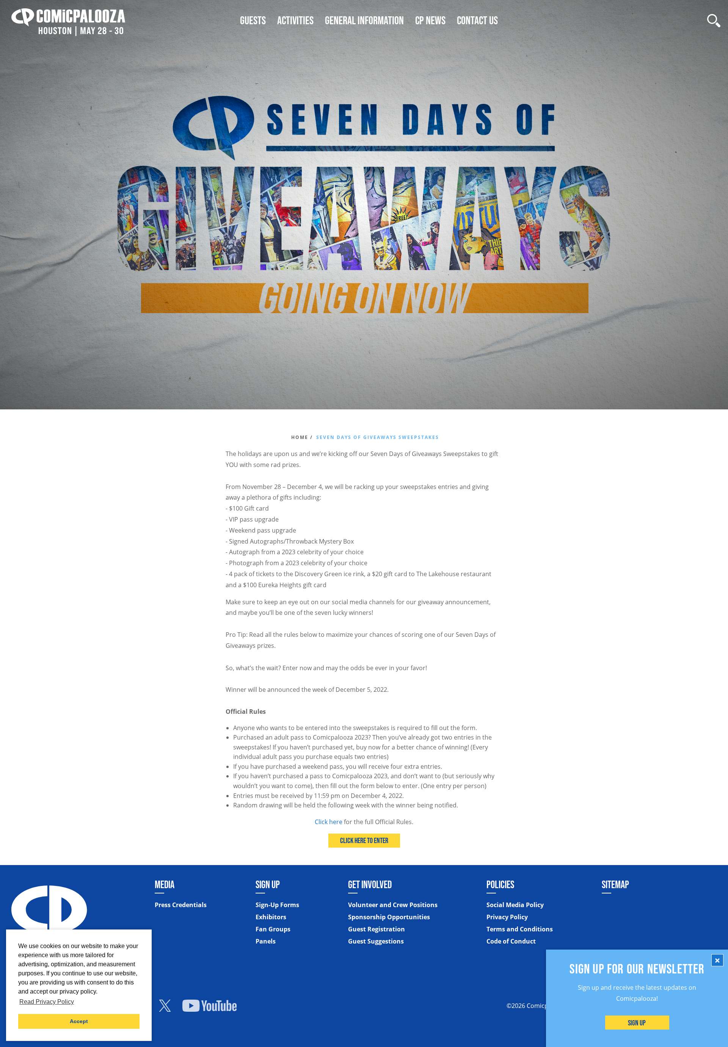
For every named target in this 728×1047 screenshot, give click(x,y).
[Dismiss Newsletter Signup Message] (717, 960)
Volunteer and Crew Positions (393, 905)
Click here (328, 822)
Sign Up (637, 1023)
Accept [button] (79, 1021)
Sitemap (615, 884)
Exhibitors (271, 917)
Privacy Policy (507, 917)
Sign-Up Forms (277, 905)
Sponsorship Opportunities (389, 917)
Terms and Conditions (519, 929)
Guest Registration (376, 929)
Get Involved (370, 884)
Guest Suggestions (376, 941)
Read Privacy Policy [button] (46, 1001)
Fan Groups (273, 929)
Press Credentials (181, 905)
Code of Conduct (511, 941)
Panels (266, 941)
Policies (500, 884)
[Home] (68, 20)
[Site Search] (714, 20)
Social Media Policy (515, 905)
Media (164, 884)
